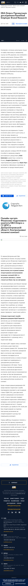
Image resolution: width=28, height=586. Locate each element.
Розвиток (7, 501)
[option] (14, 34)
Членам (19, 503)
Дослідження (11, 503)
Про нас (6, 498)
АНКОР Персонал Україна (8, 7)
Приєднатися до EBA (14, 506)
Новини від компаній (6, 5)
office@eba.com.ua (8, 531)
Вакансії (14, 577)
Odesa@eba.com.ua (8, 570)
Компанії (14, 483)
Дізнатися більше (20, 583)
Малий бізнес (15, 501)
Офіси (22, 501)
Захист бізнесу (14, 498)
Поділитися (22, 196)
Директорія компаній (18, 5)
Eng (18, 2)
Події (22, 498)
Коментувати (8, 196)
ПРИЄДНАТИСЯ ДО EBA (14, 509)
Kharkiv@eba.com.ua (9, 549)
